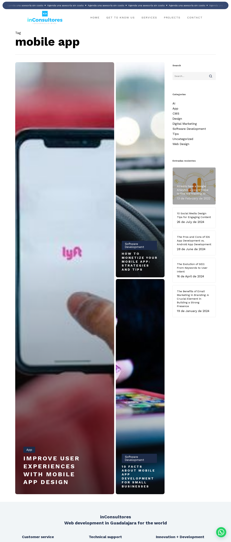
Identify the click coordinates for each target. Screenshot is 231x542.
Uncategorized (182, 139)
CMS (175, 113)
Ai (173, 103)
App (29, 449)
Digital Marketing (184, 123)
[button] (221, 532)
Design (177, 118)
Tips (175, 134)
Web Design (180, 144)
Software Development (134, 245)
